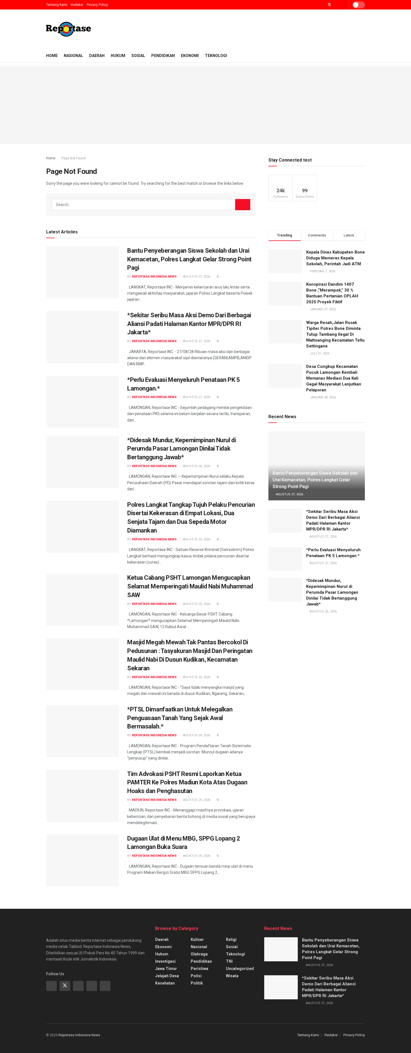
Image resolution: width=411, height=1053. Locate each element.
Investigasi (165, 961)
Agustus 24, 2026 (196, 735)
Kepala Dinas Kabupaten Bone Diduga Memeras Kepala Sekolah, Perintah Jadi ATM (335, 258)
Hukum (118, 55)
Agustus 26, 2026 (196, 466)
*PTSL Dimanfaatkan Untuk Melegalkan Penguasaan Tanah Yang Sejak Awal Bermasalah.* (180, 718)
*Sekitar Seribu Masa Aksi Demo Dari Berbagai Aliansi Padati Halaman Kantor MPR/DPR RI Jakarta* (189, 324)
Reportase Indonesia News (154, 276)
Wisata (232, 976)
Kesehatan (165, 983)
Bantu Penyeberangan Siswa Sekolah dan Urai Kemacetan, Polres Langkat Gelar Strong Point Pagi (189, 259)
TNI (229, 961)
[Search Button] (242, 204)
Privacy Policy (97, 5)
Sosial (138, 55)
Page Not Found (73, 158)
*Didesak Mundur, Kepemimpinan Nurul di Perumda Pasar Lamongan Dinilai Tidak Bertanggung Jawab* (181, 449)
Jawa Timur (166, 968)
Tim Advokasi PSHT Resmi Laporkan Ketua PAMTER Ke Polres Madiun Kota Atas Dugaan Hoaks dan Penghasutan (187, 782)
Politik (197, 983)
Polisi (196, 976)
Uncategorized (240, 968)
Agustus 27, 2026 (196, 276)
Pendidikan (163, 55)
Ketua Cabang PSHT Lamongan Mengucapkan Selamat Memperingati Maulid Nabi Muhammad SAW (190, 586)
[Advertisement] (205, 105)
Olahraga (199, 954)
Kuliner (197, 939)
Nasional (73, 55)
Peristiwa (199, 968)
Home (52, 55)
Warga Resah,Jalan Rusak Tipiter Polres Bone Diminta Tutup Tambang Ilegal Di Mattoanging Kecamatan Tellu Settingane (335, 334)
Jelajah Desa (167, 976)
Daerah (97, 55)
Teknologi (216, 55)
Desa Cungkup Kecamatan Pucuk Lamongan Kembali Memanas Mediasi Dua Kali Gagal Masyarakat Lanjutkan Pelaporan (333, 378)
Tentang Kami (56, 5)
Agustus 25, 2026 (196, 539)
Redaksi (77, 5)
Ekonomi (190, 55)
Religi (231, 939)
